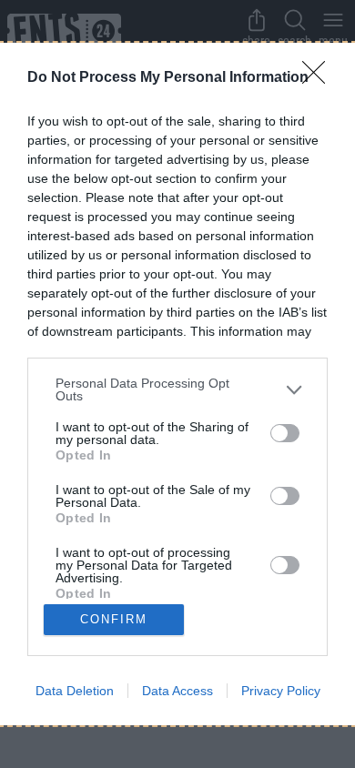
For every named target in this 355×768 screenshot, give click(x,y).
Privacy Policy (280, 690)
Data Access (177, 690)
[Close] (319, 78)
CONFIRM (113, 619)
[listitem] (177, 389)
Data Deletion (75, 690)
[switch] (284, 433)
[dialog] (177, 383)
